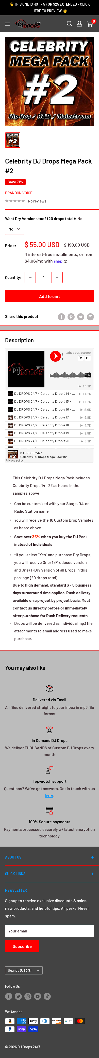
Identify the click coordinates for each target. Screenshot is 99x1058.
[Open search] (69, 23)
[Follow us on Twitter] (18, 996)
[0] (90, 24)
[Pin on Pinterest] (71, 316)
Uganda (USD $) (19, 970)
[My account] (79, 23)
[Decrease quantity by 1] (30, 277)
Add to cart (49, 296)
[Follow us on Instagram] (27, 996)
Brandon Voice (18, 193)
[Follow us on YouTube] (37, 996)
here (49, 795)
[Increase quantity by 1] (57, 277)
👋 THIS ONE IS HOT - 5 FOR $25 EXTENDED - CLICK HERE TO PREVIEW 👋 (49, 7)
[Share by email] (90, 316)
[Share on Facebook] (61, 316)
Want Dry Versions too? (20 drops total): (43, 218)
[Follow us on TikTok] (47, 996)
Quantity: (13, 277)
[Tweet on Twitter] (80, 316)
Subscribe (22, 946)
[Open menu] (7, 24)
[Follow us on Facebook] (8, 996)
